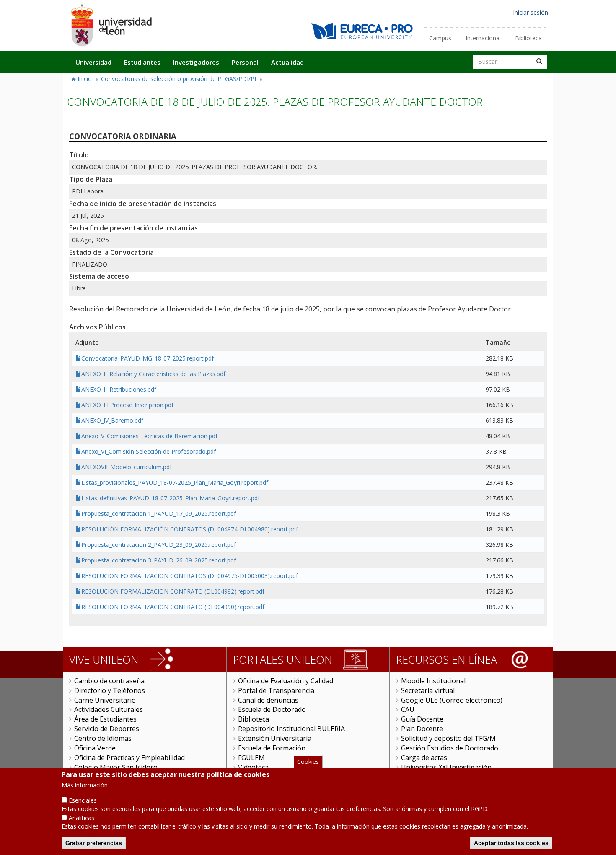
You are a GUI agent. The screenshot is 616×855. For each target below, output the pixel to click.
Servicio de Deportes (106, 728)
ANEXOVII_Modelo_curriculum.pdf (126, 467)
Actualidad (287, 62)
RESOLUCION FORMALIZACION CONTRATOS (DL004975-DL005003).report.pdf (189, 576)
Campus (440, 38)
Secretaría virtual (428, 690)
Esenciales (83, 800)
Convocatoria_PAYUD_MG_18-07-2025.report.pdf (147, 358)
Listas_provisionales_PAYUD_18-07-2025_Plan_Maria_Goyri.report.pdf (174, 482)
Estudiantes (142, 62)
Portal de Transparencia (276, 690)
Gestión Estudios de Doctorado (449, 748)
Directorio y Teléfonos (109, 690)
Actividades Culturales (108, 709)
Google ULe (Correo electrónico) (451, 700)
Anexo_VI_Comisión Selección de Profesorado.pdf (148, 451)
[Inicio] (111, 25)
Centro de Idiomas (103, 738)
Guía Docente (422, 719)
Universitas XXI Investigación (446, 767)
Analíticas (81, 818)
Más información (85, 785)
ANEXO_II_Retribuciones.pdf (118, 389)
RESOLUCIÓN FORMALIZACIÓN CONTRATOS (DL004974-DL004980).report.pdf (189, 529)
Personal (245, 62)
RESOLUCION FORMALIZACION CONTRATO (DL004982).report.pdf (172, 591)
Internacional (483, 38)
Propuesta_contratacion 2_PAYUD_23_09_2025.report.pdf (158, 545)
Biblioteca (528, 38)
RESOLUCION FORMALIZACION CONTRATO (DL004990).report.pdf (172, 607)
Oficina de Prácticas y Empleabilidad (129, 757)
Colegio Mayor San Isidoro (116, 767)
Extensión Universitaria (274, 738)
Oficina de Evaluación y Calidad (285, 680)
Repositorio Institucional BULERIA (291, 728)
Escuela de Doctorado (272, 709)
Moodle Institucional (433, 680)
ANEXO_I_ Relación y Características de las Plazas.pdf (153, 374)
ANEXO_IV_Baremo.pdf (112, 420)
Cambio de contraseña (109, 680)
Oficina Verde (95, 748)
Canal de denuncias (268, 700)
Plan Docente (422, 728)
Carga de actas (424, 757)
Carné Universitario (105, 700)
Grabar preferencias (93, 842)
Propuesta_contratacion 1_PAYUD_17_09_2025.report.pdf (158, 514)
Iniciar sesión (530, 12)
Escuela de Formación (271, 748)
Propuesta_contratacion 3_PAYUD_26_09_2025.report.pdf (158, 560)
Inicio (85, 79)
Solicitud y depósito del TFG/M (448, 738)
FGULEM (251, 757)
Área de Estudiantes (105, 719)
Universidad (93, 62)
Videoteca (253, 767)
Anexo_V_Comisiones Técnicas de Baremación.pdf (149, 436)
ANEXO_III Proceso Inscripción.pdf (127, 405)
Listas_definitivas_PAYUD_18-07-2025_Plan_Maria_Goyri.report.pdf (170, 498)
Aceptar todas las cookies (511, 842)
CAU (407, 709)
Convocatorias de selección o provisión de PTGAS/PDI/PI (178, 79)
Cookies (308, 762)
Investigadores (196, 62)
